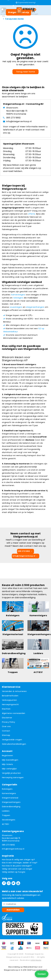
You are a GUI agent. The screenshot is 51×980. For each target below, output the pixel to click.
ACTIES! (5, 824)
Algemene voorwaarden (13, 713)
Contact (6, 731)
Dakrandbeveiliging (11, 806)
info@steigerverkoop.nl (19, 121)
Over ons (6, 726)
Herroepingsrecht (10, 704)
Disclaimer (7, 717)
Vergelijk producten (11, 773)
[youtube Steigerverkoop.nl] (18, 883)
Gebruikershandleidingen (14, 744)
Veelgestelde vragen (12, 739)
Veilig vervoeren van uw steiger (17, 869)
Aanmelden (13, 909)
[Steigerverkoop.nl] (25, 10)
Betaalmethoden (10, 695)
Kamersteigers (9, 793)
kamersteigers (18, 294)
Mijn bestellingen (10, 760)
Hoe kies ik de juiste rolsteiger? (17, 865)
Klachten (6, 709)
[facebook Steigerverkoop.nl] (4, 883)
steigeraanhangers (35, 307)
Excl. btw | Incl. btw (3, 14)
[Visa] (5, 949)
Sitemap (6, 735)
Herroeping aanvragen (13, 777)
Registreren (7, 755)
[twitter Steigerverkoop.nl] (13, 883)
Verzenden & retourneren (14, 691)
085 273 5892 (13, 117)
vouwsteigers (16, 307)
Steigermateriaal (10, 797)
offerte (31, 214)
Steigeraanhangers (11, 802)
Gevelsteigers (8, 819)
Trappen (6, 815)
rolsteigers (18, 297)
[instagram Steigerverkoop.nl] (9, 883)
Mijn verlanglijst (9, 768)
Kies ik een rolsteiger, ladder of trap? (19, 862)
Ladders (5, 811)
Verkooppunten (9, 700)
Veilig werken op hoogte (13, 872)
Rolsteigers (7, 789)
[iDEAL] (5, 944)
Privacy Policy (8, 722)
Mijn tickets (7, 764)
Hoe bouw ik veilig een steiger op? (18, 859)
